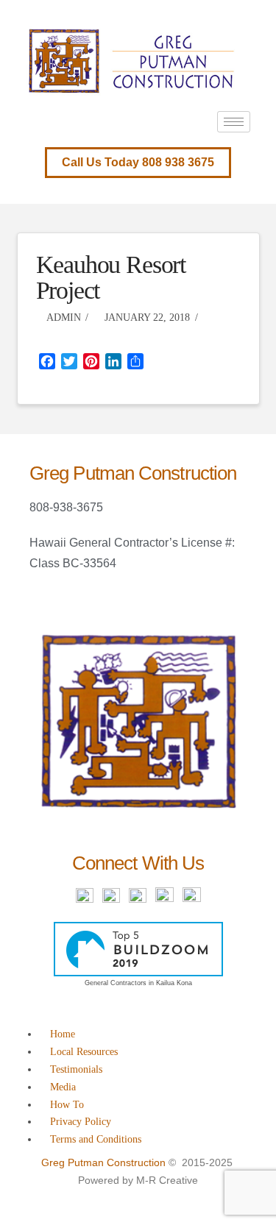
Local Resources (84, 1051)
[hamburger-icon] (233, 121)
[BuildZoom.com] (138, 949)
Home (62, 1034)
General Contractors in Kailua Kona (138, 983)
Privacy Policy (80, 1121)
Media (63, 1087)
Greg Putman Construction (103, 1162)
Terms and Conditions (95, 1139)
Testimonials (76, 1069)
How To (67, 1104)
